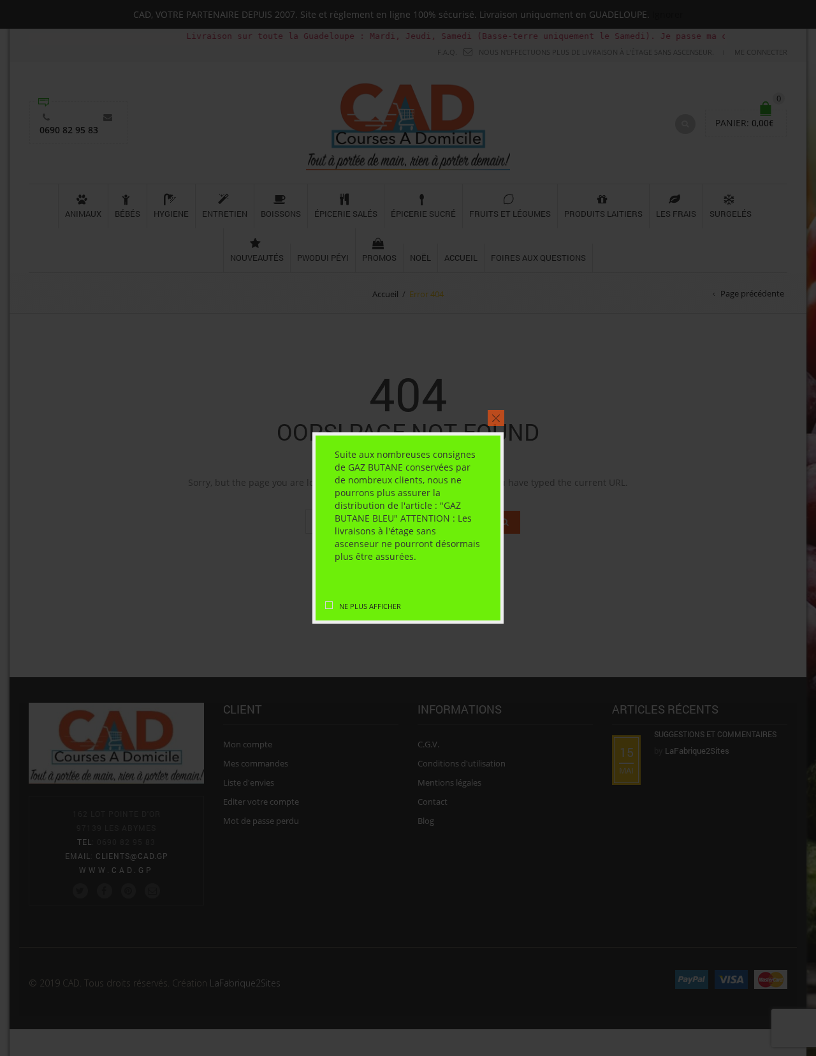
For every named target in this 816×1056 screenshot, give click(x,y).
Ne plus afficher (370, 606)
